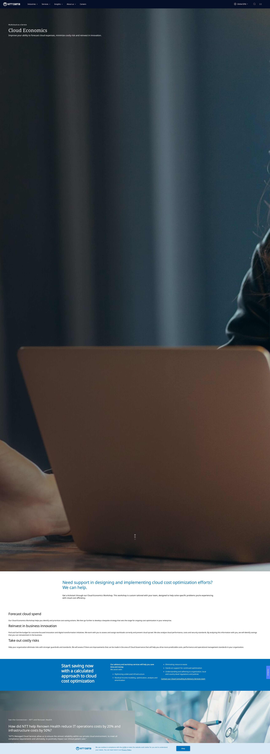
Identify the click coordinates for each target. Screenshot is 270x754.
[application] (135, 748)
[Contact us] (260, 4)
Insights (57, 4)
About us (70, 4)
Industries (32, 4)
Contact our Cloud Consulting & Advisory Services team (183, 679)
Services (45, 4)
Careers (83, 4)
